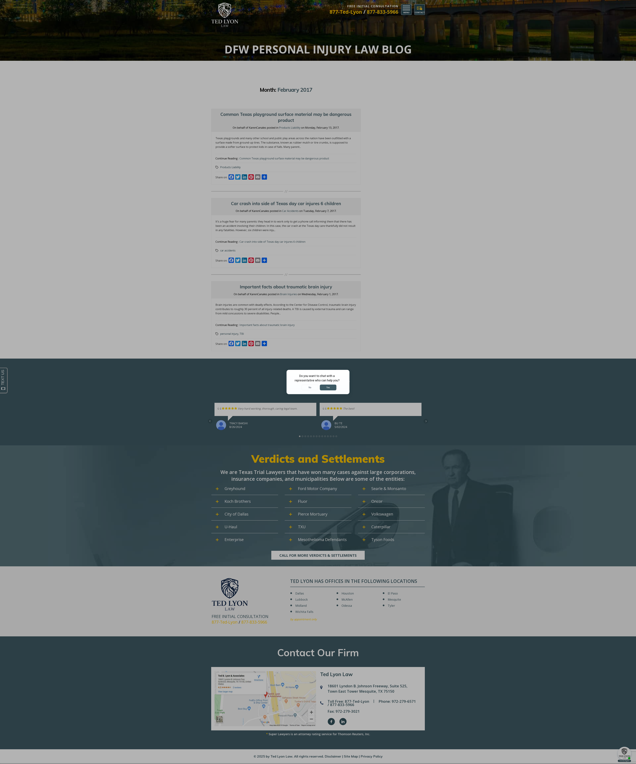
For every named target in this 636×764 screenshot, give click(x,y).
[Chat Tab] (318, 382)
